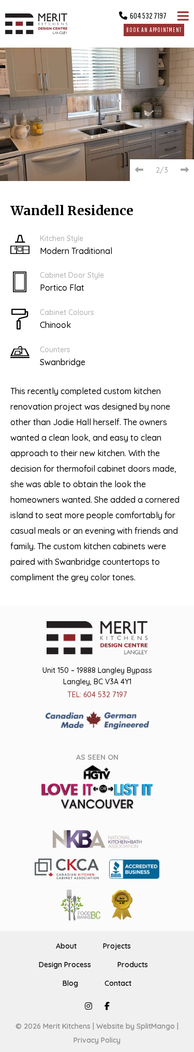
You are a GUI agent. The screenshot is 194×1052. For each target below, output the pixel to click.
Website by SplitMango (135, 1026)
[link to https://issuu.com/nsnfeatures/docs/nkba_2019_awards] (122, 904)
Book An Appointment (153, 29)
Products (132, 964)
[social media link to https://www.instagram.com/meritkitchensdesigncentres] (88, 1006)
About (66, 946)
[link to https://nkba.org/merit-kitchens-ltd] (97, 838)
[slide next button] (184, 170)
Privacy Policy (97, 1040)
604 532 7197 (148, 15)
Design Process (65, 964)
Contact (118, 983)
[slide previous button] (139, 170)
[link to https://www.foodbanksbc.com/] (80, 904)
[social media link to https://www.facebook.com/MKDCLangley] (107, 1006)
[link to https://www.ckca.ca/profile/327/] (67, 868)
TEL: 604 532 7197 (97, 694)
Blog (70, 983)
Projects (117, 946)
